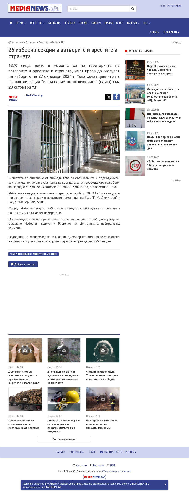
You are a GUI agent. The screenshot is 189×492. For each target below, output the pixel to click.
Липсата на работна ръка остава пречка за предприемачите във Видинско (63, 425)
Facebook (98, 465)
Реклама (130, 452)
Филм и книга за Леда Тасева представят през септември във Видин (102, 375)
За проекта (77, 452)
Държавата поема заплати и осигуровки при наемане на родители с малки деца (23, 377)
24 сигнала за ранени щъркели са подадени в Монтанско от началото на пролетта (63, 377)
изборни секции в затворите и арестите (33, 254)
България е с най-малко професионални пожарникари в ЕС (102, 424)
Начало (60, 452)
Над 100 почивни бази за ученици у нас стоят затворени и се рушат (161, 70)
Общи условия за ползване (116, 471)
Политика (44, 42)
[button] (21, 23)
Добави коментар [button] (24, 264)
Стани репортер (113, 452)
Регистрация (174, 6)
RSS (112, 465)
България (31, 42)
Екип (92, 452)
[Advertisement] (64, 302)
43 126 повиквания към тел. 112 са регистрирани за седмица (163, 165)
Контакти (81, 465)
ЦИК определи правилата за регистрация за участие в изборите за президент (164, 117)
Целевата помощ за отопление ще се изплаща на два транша (23, 424)
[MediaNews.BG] (35, 8)
